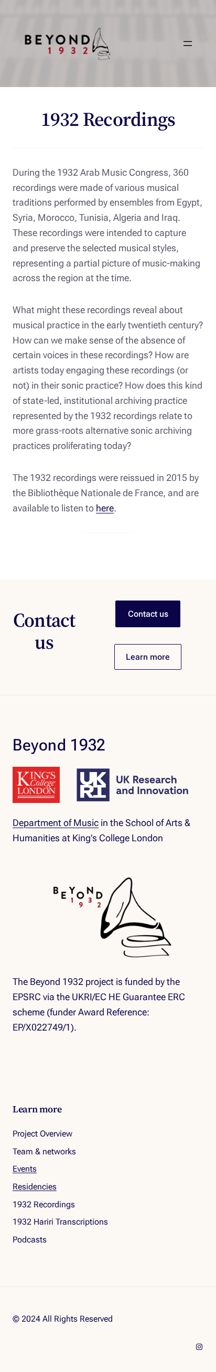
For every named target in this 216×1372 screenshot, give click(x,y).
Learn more (148, 657)
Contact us (148, 614)
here (105, 507)
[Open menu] (187, 43)
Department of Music (56, 822)
